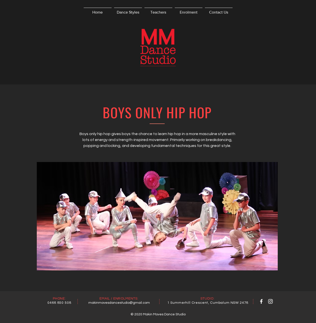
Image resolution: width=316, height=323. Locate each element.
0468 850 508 (59, 302)
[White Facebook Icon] (261, 301)
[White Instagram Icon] (270, 301)
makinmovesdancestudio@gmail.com (119, 302)
